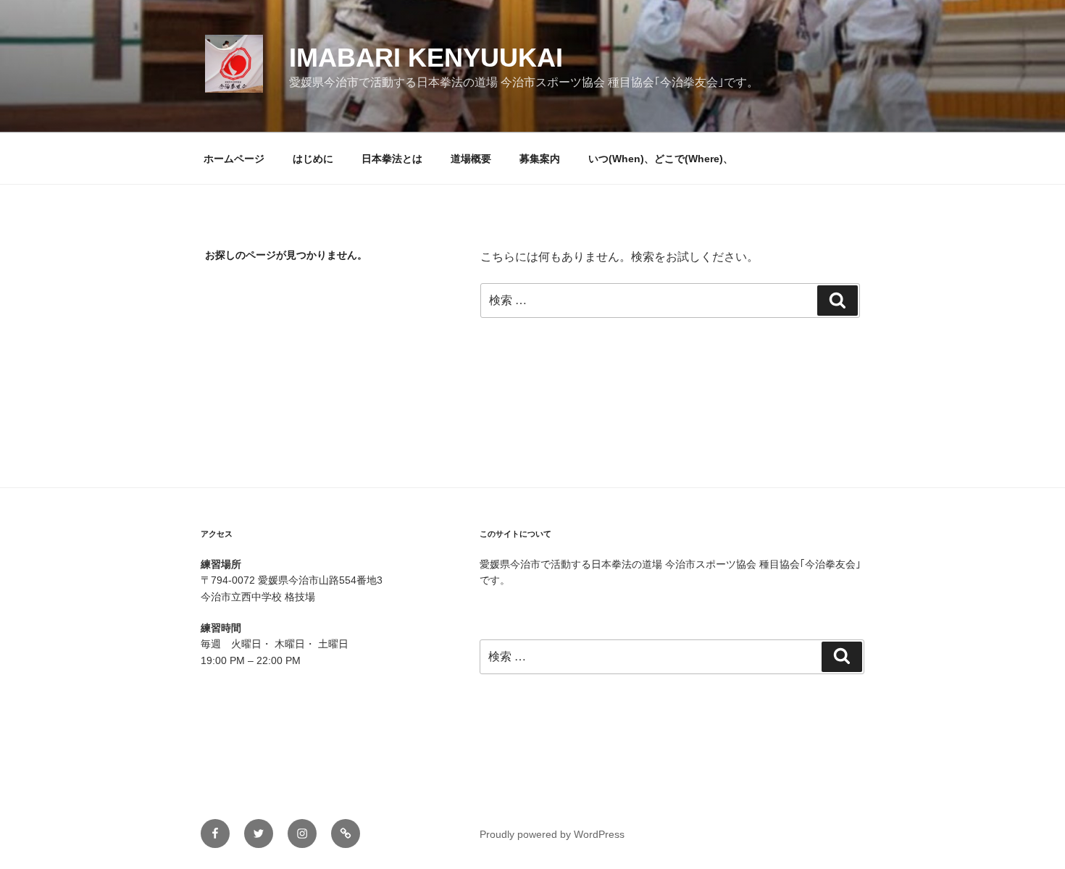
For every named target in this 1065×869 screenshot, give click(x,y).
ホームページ (234, 158)
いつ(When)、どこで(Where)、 (660, 158)
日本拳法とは (392, 158)
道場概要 (471, 158)
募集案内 (539, 158)
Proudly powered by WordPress (552, 834)
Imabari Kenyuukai (426, 57)
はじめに (313, 158)
